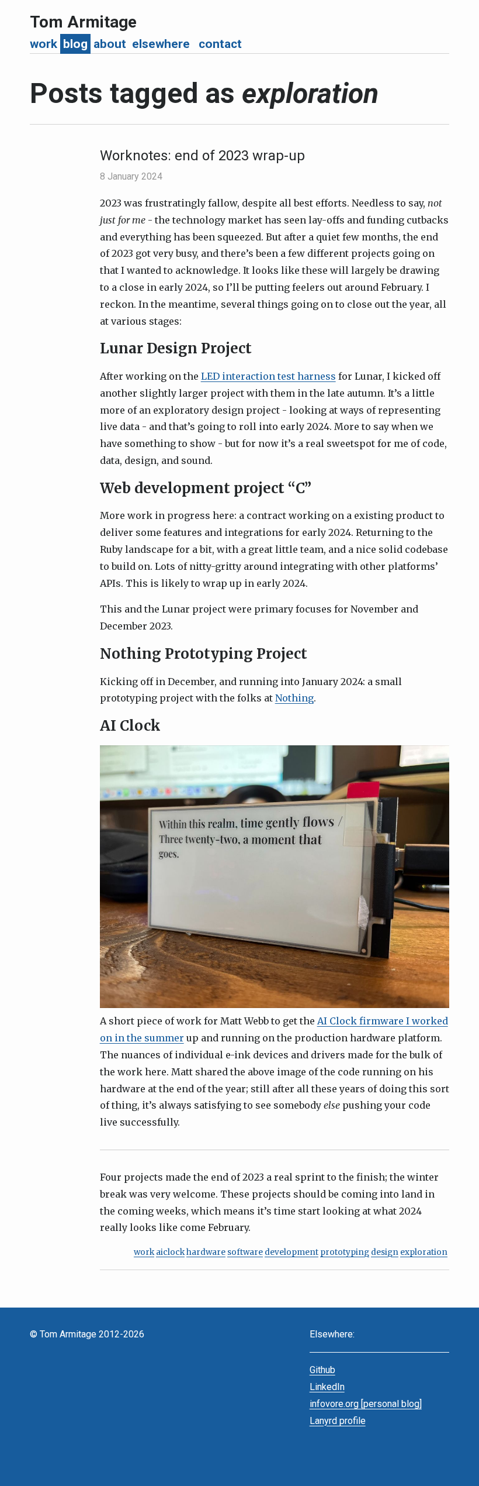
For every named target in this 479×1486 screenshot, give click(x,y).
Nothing (294, 698)
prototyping (344, 1252)
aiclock (170, 1252)
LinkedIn (327, 1386)
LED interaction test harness (268, 376)
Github (322, 1369)
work (144, 1252)
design (384, 1252)
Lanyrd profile (338, 1420)
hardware (205, 1252)
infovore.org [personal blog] (366, 1403)
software (245, 1252)
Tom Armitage (83, 22)
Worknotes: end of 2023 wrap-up (202, 155)
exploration (423, 1252)
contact (220, 44)
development (291, 1252)
